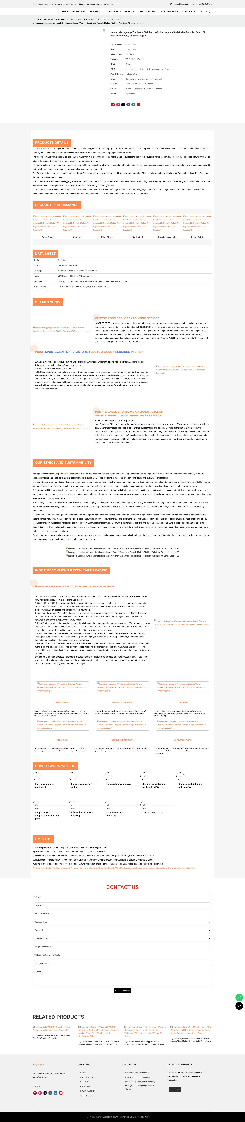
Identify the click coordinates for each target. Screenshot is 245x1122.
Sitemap (154, 1117)
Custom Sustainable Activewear (82, 19)
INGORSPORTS (40, 149)
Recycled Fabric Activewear (110, 19)
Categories (60, 19)
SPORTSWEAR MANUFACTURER (67, 352)
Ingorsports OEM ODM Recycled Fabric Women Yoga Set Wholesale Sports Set (51, 1037)
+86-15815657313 (204, 4)
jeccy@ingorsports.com (184, 4)
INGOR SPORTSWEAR (43, 19)
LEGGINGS (122, 352)
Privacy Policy (144, 1117)
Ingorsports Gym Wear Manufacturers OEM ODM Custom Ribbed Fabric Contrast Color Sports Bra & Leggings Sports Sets (190, 1040)
